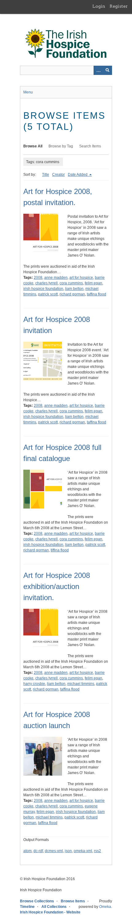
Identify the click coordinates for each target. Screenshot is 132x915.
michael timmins (80, 684)
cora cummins (71, 283)
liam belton (74, 288)
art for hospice (81, 277)
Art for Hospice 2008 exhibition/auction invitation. (56, 586)
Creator (58, 174)
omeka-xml (83, 851)
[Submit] (107, 70)
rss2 (97, 851)
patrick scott (48, 294)
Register (119, 6)
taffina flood (96, 294)
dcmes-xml (54, 851)
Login (98, 6)
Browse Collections (37, 901)
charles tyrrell (46, 283)
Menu (28, 92)
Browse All (32, 146)
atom (27, 851)
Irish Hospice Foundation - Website (50, 912)
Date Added (78, 174)
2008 (38, 277)
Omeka (105, 907)
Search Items (90, 146)
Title (45, 174)
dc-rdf (38, 851)
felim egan (93, 283)
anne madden (56, 277)
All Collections (54, 907)
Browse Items (73, 901)
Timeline (27, 907)
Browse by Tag (61, 146)
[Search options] (98, 70)
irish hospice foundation (43, 288)
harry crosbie (34, 684)
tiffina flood (60, 550)
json (68, 851)
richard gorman (72, 294)
